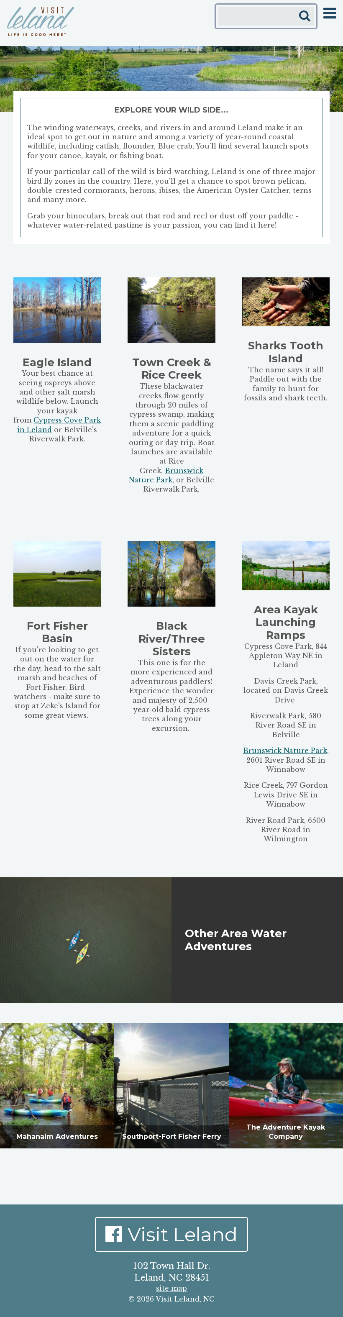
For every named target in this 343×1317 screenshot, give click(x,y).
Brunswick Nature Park (285, 750)
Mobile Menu (330, 13)
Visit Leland (183, 1234)
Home (40, 21)
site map (171, 1288)
